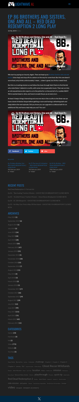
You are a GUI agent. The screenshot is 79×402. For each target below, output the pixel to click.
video (11, 387)
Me (9, 340)
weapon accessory (31, 387)
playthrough (41, 374)
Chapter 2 (48, 362)
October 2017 (13, 293)
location (36, 370)
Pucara (51, 375)
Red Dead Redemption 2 (20, 378)
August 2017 (12, 300)
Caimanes (31, 362)
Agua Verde (11, 362)
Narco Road (11, 375)
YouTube (11, 352)
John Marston (17, 370)
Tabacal (30, 383)
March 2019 (12, 244)
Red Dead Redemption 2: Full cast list (21, 189)
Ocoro (31, 375)
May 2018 (11, 274)
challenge (39, 362)
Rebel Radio (67, 375)
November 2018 (13, 259)
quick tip (58, 374)
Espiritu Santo (29, 366)
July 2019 (11, 228)
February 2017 (13, 323)
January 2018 (13, 285)
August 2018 (12, 270)
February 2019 (13, 247)
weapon (19, 388)
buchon (25, 362)
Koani (24, 370)
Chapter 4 (63, 362)
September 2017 (14, 297)
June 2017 (11, 308)
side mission (13, 383)
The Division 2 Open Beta (39, 383)
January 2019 (13, 251)
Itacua (10, 370)
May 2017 (11, 312)
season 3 (55, 379)
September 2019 (14, 221)
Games (10, 333)
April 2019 (11, 240)
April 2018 (11, 278)
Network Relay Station (21, 375)
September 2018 (14, 266)
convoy (18, 366)
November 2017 (13, 289)
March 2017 (12, 319)
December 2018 (13, 255)
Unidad (64, 383)
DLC (23, 366)
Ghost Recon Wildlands (56, 366)
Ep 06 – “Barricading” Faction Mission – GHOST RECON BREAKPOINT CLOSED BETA (38, 193)
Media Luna (49, 370)
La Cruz (29, 370)
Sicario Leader (62, 379)
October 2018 (13, 262)
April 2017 (11, 315)
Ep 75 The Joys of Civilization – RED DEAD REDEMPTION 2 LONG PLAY (38, 165)
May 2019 (11, 236)
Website (11, 348)
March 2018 (12, 281)
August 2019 (12, 225)
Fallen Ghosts (37, 366)
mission (57, 370)
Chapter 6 (11, 366)
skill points (23, 383)
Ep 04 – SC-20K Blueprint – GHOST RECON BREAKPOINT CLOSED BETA (34, 201)
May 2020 (11, 217)
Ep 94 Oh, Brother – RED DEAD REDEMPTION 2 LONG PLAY (57, 165)
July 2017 (11, 304)
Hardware (11, 337)
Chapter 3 (55, 362)
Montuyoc (65, 370)
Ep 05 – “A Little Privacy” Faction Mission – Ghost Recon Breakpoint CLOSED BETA (37, 197)
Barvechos (19, 362)
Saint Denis (42, 379)
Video (19, 31)
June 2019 (11, 232)
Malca (43, 370)
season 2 (49, 379)
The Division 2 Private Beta (53, 383)
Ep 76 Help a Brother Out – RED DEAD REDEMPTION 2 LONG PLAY (17, 165)
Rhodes (36, 379)
